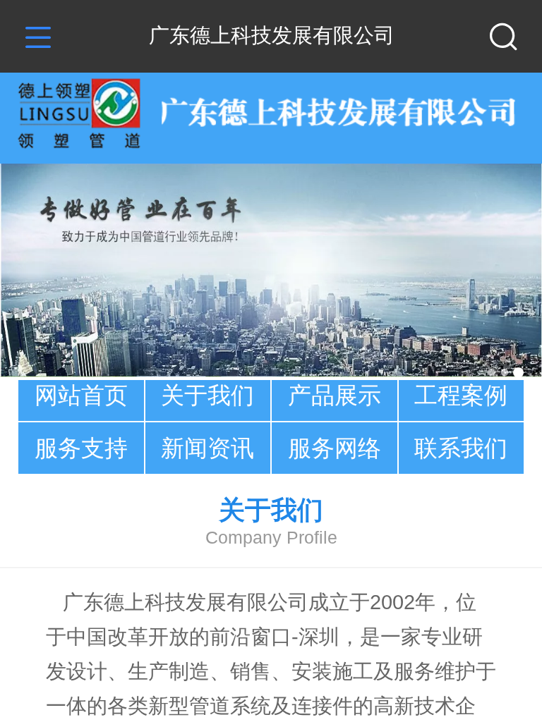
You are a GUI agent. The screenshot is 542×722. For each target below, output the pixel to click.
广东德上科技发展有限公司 (272, 35)
